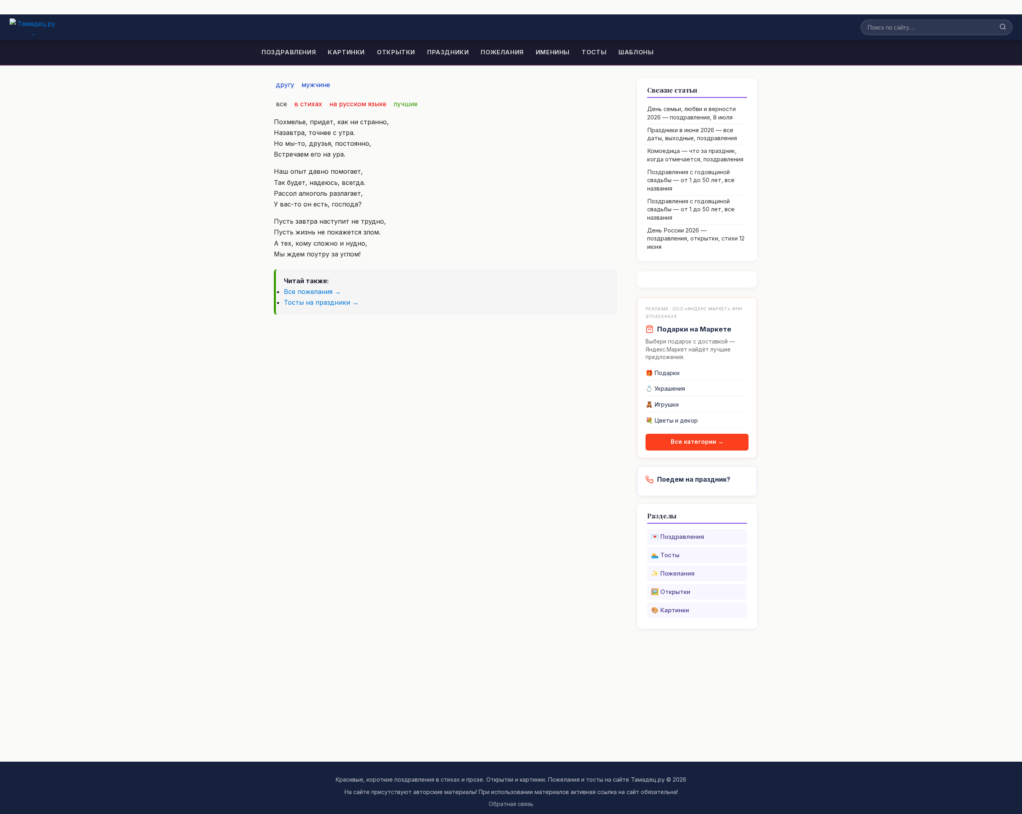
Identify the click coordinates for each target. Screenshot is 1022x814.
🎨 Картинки (670, 610)
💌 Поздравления (677, 536)
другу (285, 85)
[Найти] (1003, 27)
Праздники (448, 52)
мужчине (315, 85)
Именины (553, 52)
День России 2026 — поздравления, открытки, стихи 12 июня (696, 238)
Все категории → (697, 441)
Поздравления (288, 52)
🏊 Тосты (665, 555)
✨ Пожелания (673, 573)
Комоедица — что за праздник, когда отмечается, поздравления (695, 155)
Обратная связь (511, 803)
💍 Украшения (665, 388)
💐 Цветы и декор (672, 420)
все (281, 104)
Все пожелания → (312, 292)
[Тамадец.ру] (33, 27)
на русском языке (357, 104)
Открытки (396, 52)
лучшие (406, 104)
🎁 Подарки (662, 373)
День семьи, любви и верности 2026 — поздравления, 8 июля (691, 113)
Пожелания (502, 52)
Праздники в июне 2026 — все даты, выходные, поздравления (692, 134)
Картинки (346, 52)
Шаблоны (636, 52)
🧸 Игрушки (662, 404)
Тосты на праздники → (321, 302)
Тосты (594, 52)
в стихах (308, 104)
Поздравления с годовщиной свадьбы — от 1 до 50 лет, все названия (691, 180)
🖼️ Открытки (670, 592)
